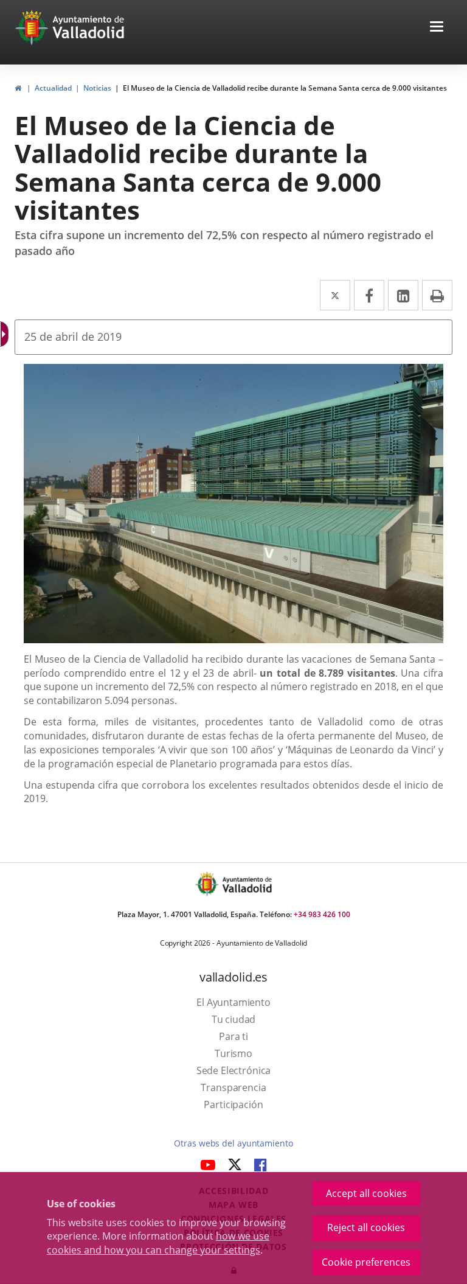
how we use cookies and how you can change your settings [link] (158, 1243)
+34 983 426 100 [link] (322, 914)
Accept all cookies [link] (366, 1193)
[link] (5, 334)
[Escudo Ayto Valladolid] (208, 883)
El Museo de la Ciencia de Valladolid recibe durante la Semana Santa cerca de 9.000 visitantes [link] (285, 88)
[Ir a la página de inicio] (33, 27)
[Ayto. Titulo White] (89, 27)
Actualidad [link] (53, 88)
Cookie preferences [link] (366, 1262)
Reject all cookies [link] (366, 1227)
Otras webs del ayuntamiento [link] (233, 1143)
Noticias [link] (97, 88)
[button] (436, 27)
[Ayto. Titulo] (246, 883)
